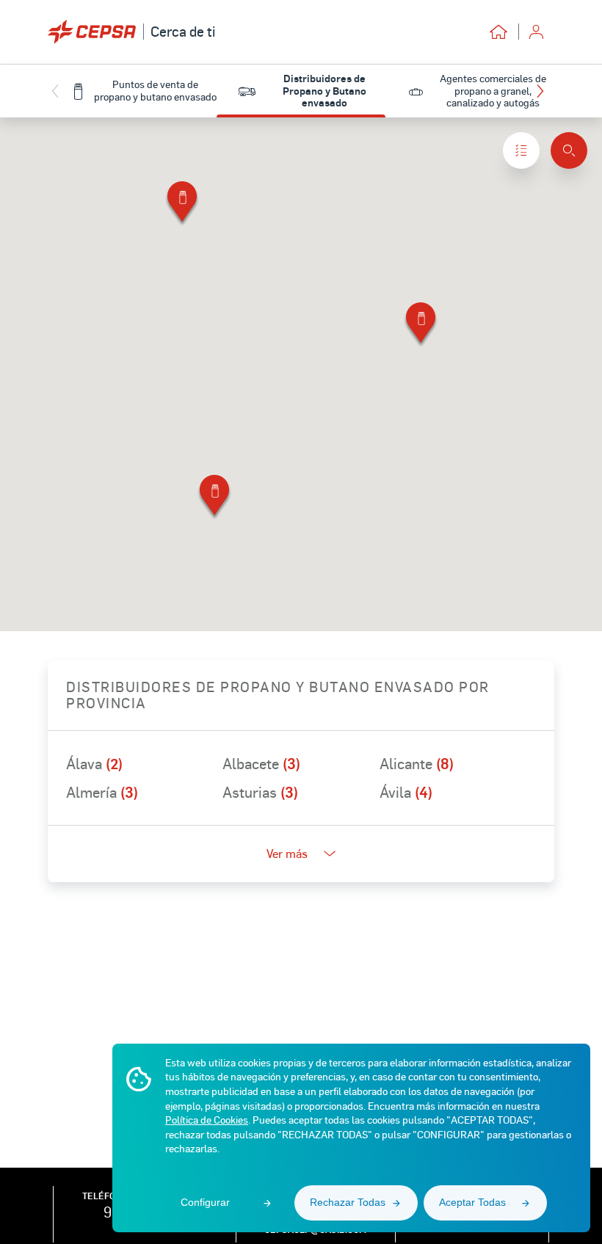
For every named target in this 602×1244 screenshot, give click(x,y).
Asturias (260, 792)
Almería (102, 792)
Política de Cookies (206, 1120)
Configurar (205, 1202)
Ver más (287, 853)
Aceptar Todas (472, 1202)
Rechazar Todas (347, 1202)
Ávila (406, 792)
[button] (544, 91)
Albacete (261, 763)
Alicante (417, 763)
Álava (94, 763)
